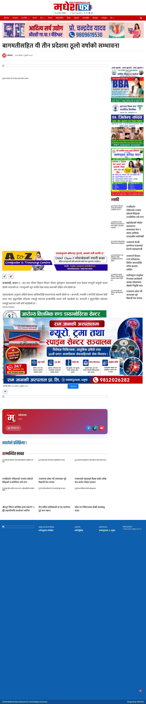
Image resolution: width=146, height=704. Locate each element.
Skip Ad (73, 386)
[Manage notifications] (140, 691)
